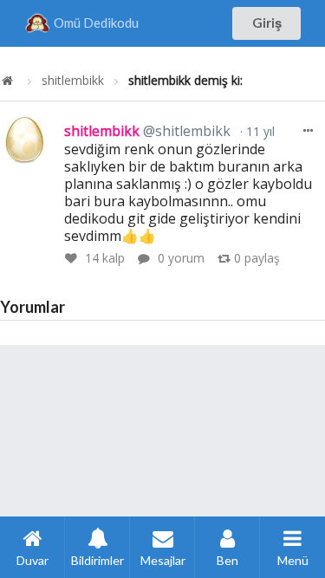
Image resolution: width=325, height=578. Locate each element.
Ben (227, 560)
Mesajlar (162, 560)
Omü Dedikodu (96, 22)
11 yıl (259, 131)
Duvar (32, 560)
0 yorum (181, 258)
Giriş (267, 22)
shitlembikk (73, 81)
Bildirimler (97, 560)
